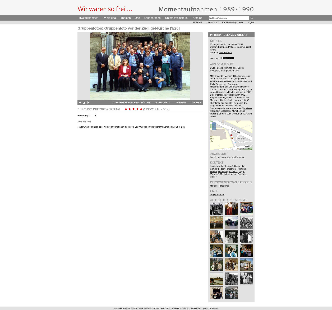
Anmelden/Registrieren (232, 22)
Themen (126, 17)
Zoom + (196, 102)
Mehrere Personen (236, 157)
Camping (214, 169)
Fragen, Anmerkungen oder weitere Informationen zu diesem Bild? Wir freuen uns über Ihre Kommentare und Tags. (131, 127)
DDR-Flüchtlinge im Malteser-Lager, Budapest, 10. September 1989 (227, 69)
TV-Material (109, 17)
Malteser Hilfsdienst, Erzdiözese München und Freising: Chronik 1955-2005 (231, 111)
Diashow (180, 102)
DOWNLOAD (162, 102)
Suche (252, 18)
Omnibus (242, 174)
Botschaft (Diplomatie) (234, 166)
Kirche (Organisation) (228, 171)
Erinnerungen (152, 17)
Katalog (197, 17)
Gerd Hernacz (225, 52)
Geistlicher (215, 157)
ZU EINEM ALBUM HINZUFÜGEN (131, 102)
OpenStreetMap (245, 149)
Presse (213, 177)
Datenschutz (212, 22)
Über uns (197, 22)
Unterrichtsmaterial (176, 17)
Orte (137, 17)
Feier (222, 169)
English (251, 22)
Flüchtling (241, 169)
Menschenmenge (228, 174)
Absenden (84, 121)
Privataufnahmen (87, 17)
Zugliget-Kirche (217, 194)
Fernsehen (230, 169)
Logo (223, 157)
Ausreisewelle (216, 166)
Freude (213, 171)
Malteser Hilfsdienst (219, 186)
